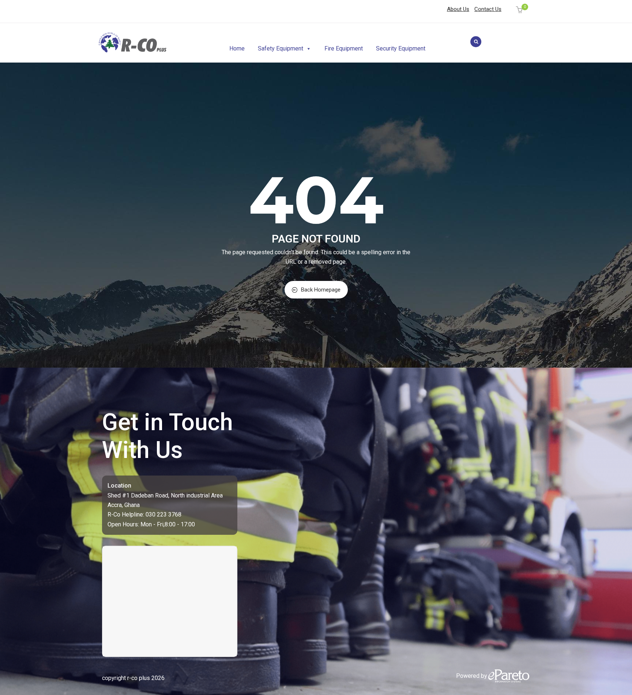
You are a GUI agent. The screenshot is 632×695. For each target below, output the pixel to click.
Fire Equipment (343, 48)
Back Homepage (321, 289)
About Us (458, 9)
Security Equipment (400, 48)
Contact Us (487, 9)
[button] (520, 10)
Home (237, 48)
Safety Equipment (280, 48)
